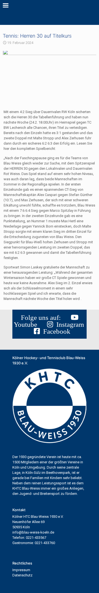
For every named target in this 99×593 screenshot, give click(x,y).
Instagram (68, 324)
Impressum (21, 570)
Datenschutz (22, 575)
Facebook (55, 331)
